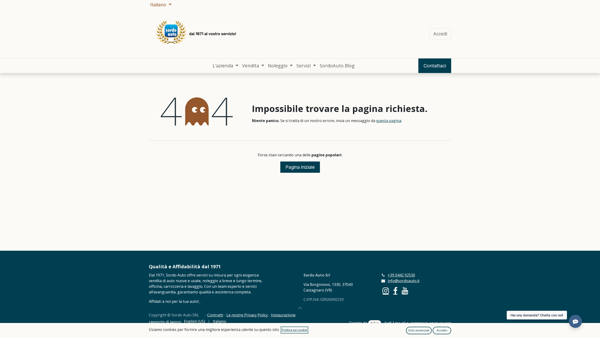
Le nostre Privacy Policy (247, 315)
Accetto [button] (442, 330)
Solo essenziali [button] (418, 330)
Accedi (440, 34)
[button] (300, 308)
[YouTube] (405, 291)
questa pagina (388, 120)
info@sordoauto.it (404, 280)
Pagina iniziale (300, 167)
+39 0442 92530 (401, 275)
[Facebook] (395, 291)
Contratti (215, 315)
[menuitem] (225, 65)
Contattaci (435, 66)
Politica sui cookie (294, 330)
